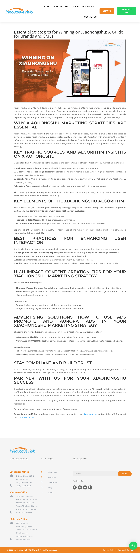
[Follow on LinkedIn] (90, 487)
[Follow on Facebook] (75, 487)
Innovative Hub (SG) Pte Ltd (26, 550)
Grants (107, 11)
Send (124, 473)
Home (46, 6)
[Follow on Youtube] (85, 487)
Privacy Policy (109, 550)
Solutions (70, 6)
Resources (88, 6)
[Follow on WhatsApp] (80, 487)
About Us (57, 6)
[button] (133, 546)
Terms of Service (125, 550)
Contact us (90, 17)
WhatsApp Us (126, 11)
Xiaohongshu (90, 414)
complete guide (26, 417)
